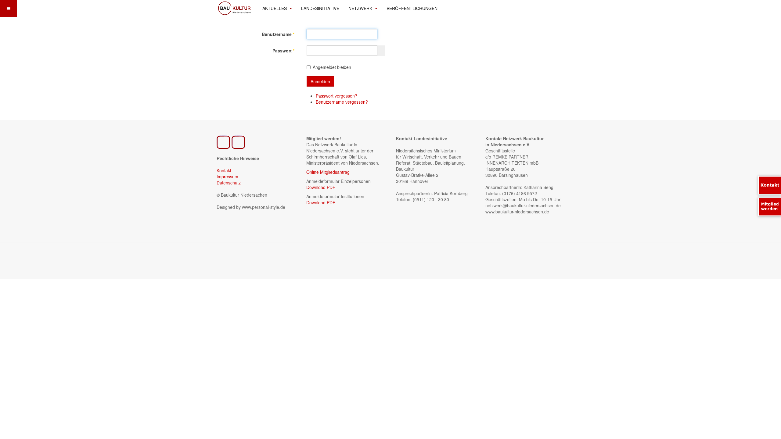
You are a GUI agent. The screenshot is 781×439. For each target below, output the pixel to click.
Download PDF (320, 187)
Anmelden (320, 81)
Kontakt (224, 170)
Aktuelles (275, 8)
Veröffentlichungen (412, 8)
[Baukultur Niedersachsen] (235, 7)
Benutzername (278, 34)
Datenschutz (229, 183)
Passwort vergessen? (336, 96)
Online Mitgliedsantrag (328, 172)
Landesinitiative (320, 8)
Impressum (227, 176)
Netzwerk (360, 8)
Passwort (283, 51)
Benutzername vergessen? (342, 102)
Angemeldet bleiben (332, 67)
